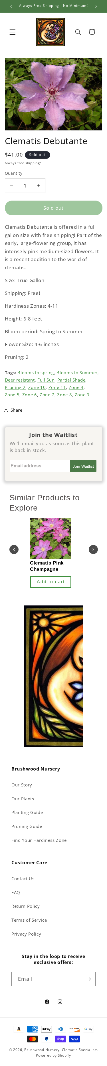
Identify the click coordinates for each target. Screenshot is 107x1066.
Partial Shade (71, 380)
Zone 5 (12, 395)
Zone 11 (57, 387)
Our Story (21, 785)
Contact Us (23, 879)
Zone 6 (29, 395)
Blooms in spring (35, 373)
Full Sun (45, 380)
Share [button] (17, 410)
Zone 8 (64, 395)
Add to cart (51, 581)
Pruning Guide (26, 826)
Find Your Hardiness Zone (39, 840)
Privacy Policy (26, 934)
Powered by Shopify (53, 1055)
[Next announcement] (96, 6)
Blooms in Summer (77, 373)
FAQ (15, 893)
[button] (12, 32)
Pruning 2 (15, 387)
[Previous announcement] (11, 6)
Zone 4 (76, 387)
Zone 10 (37, 387)
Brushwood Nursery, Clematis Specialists (61, 1049)
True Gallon (30, 280)
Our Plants (22, 799)
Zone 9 (82, 395)
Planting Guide (27, 812)
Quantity (14, 173)
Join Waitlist (83, 466)
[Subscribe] (88, 979)
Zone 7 (47, 395)
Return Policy (25, 906)
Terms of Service (29, 920)
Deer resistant (20, 380)
